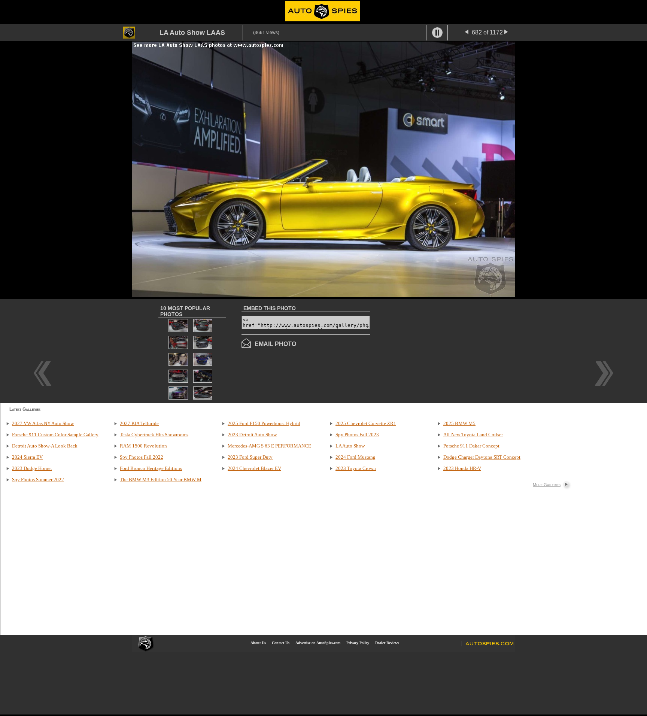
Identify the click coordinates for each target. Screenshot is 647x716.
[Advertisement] (433, 350)
